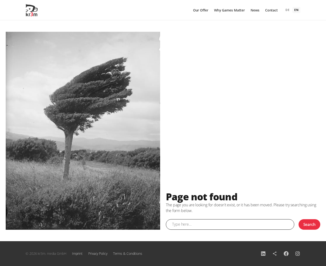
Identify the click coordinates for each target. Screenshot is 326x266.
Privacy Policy (97, 253)
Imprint (77, 253)
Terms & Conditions (127, 253)
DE (287, 10)
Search (309, 224)
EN (296, 10)
